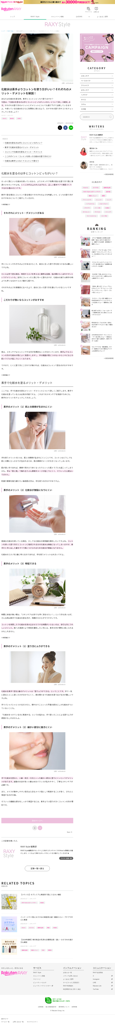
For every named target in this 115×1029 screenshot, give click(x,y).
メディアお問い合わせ (70, 976)
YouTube (96, 989)
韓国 (48, 927)
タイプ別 (104, 216)
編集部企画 (40, 927)
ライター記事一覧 (66, 858)
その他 (83, 109)
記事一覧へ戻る (37, 868)
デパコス (97, 212)
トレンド (99, 200)
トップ (12, 16)
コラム (83, 104)
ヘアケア (84, 95)
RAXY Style (35, 16)
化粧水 (19, 118)
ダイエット (86, 212)
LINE (94, 982)
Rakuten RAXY (11, 9)
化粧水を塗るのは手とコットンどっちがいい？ (23, 142)
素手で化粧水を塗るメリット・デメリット (22, 147)
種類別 (50, 950)
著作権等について (64, 1007)
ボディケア (85, 90)
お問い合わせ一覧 (18, 1022)
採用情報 (74, 1007)
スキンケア (10, 115)
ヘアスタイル (90, 204)
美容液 (42, 902)
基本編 (11, 118)
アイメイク (85, 85)
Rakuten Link (97, 986)
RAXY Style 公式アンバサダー (29, 902)
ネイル (83, 99)
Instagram (96, 979)
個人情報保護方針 (51, 1007)
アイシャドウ (87, 200)
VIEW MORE (109, 174)
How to (4, 118)
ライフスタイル (91, 216)
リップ (109, 200)
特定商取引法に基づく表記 (72, 989)
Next (69, 832)
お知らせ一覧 (67, 972)
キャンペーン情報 (57, 16)
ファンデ (108, 212)
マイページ (37, 979)
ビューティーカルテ (39, 982)
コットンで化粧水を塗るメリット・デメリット (23, 151)
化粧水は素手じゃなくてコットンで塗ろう (22, 160)
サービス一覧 (5, 1022)
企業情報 (40, 1007)
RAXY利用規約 (68, 986)
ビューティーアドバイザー (42, 986)
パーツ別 (97, 208)
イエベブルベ (103, 204)
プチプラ (87, 208)
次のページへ (37, 820)
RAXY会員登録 (98, 972)
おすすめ (31, 927)
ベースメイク (85, 80)
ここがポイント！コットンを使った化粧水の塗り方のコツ (28, 156)
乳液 (43, 950)
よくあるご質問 (102, 16)
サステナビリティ (32, 1022)
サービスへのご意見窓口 (71, 982)
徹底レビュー (34, 950)
